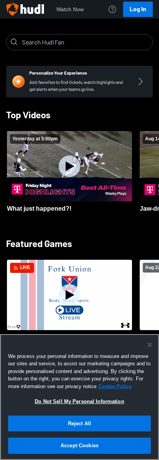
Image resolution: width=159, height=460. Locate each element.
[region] (79, 397)
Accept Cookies (79, 445)
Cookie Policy (115, 386)
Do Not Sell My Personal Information (79, 401)
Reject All (79, 423)
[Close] (149, 344)
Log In (138, 9)
